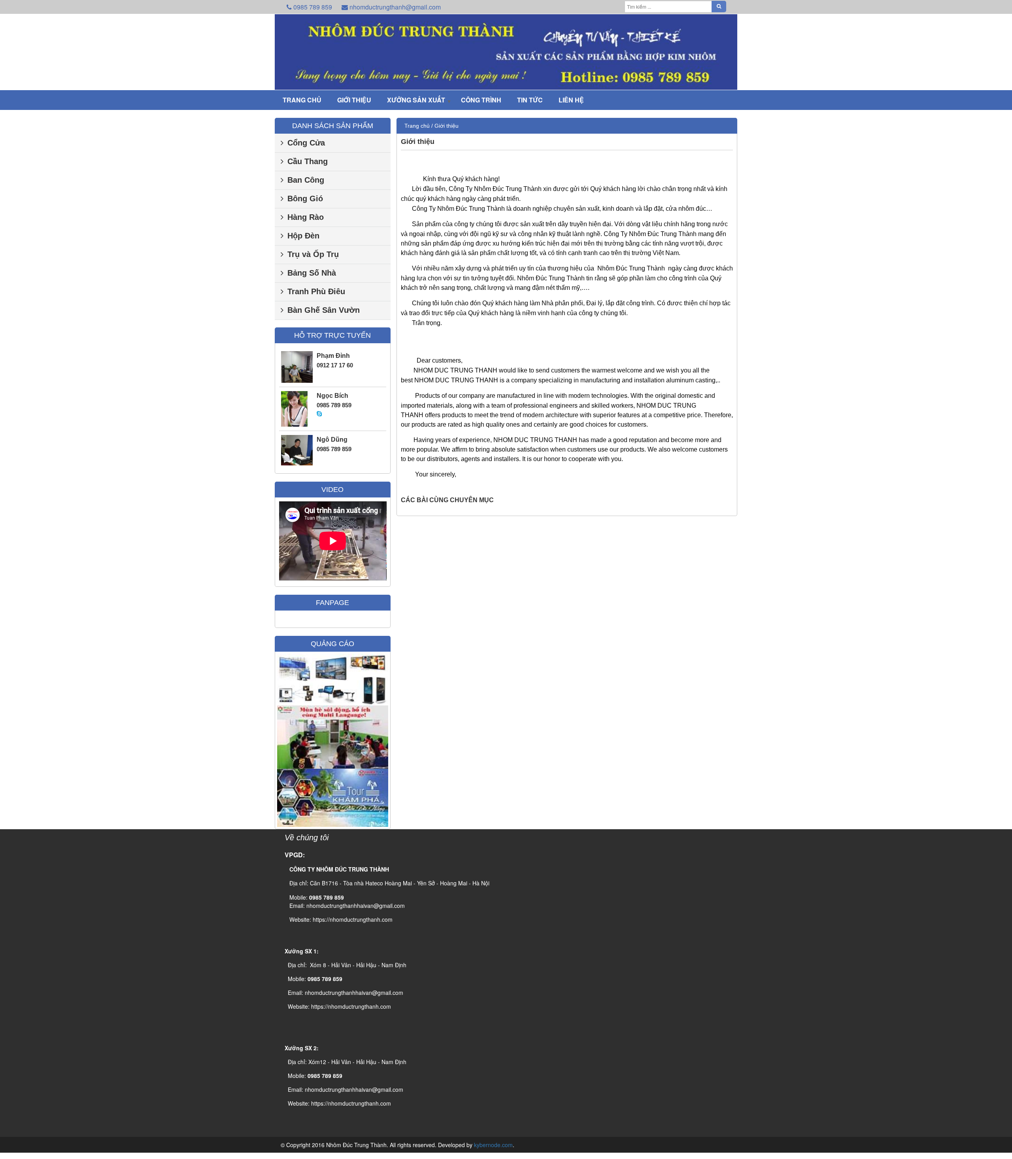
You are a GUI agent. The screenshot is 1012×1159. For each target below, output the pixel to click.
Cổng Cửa (306, 142)
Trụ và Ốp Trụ (313, 254)
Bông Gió (305, 198)
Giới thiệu (354, 99)
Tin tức (530, 99)
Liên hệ (571, 99)
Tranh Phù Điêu (316, 291)
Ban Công (305, 180)
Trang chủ (302, 99)
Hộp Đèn (303, 235)
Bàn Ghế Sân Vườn (323, 310)
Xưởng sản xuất (416, 99)
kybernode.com (493, 1145)
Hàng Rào (305, 217)
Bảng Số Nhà (311, 272)
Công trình (481, 99)
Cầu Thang (307, 161)
